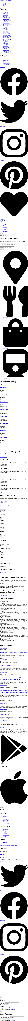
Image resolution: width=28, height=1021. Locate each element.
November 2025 (7, 21)
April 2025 (5, 31)
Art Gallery (3, 437)
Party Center (4, 402)
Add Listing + (3, 572)
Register (13, 1009)
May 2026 (5, 16)
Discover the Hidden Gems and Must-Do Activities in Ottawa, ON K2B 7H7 (12, 678)
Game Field (3, 416)
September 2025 (7, 24)
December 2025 (7, 20)
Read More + (3, 509)
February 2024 (6, 48)
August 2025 (6, 25)
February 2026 (6, 17)
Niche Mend (3, 703)
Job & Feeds (4, 423)
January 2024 (6, 50)
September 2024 (7, 39)
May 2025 (5, 29)
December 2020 (7, 52)
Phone (2, 854)
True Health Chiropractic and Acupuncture (13, 652)
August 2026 (6, 12)
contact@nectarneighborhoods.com (8, 845)
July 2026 (5, 13)
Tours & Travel (6, 63)
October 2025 (6, 23)
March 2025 (6, 32)
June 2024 (5, 43)
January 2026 (6, 19)
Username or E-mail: (5, 1017)
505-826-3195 (3, 857)
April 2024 (5, 46)
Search (2, 248)
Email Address (4, 843)
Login (4, 229)
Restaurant (5, 61)
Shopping (3, 430)
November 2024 (7, 36)
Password (2, 1004)
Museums (3, 387)
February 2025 (6, 33)
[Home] (2, 221)
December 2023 (7, 51)
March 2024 (6, 47)
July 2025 (5, 27)
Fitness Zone (6, 59)
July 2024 (5, 42)
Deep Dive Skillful (5, 665)
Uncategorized (6, 64)
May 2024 (5, 44)
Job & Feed (5, 60)
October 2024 (6, 37)
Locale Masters (4, 714)
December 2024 (7, 35)
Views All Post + (4, 648)
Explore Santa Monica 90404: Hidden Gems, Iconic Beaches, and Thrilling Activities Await (14, 691)
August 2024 (6, 40)
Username (2, 1003)
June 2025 (5, 28)
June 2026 (5, 15)
